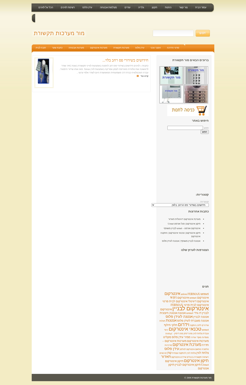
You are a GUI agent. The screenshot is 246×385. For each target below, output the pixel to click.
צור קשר (183, 7)
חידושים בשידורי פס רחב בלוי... (125, 60)
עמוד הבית (200, 7)
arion (184, 294)
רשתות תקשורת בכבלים (198, 357)
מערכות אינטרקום (98, 47)
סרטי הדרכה (173, 47)
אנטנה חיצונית (168, 313)
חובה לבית (41, 47)
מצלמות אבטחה (108, 7)
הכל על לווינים (45, 7)
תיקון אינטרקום (196, 360)
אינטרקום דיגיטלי (198, 301)
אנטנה (182, 313)
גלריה (141, 7)
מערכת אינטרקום (187, 344)
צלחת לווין (202, 353)
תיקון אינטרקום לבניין (188, 364)
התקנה (193, 325)
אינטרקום (172, 293)
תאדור (166, 356)
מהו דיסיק (188, 333)
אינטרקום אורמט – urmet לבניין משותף (182, 228)
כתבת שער (57, 47)
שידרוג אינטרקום (178, 357)
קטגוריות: (204, 201)
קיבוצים (163, 353)
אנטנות (171, 320)
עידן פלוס (87, 7)
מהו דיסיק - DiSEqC (174, 333)
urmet (204, 293)
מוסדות (205, 337)
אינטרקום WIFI (179, 297)
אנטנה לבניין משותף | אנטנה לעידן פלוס (181, 240)
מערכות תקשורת (121, 47)
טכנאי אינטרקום (185, 328)
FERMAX (194, 294)
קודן (169, 353)
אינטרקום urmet (199, 297)
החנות (168, 7)
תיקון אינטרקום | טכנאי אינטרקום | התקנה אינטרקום (180, 234)
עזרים (127, 7)
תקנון (154, 7)
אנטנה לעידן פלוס (179, 316)
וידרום (183, 324)
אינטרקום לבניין (190, 308)
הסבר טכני (155, 47)
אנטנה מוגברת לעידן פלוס (193, 320)
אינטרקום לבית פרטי (174, 301)
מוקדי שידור (196, 337)
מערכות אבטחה (76, 47)
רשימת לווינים (68, 7)
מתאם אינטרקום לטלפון (190, 349)
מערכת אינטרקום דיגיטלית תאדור (184, 218)
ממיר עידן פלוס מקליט (176, 337)
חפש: (206, 127)
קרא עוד (144, 75)
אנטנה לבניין (201, 317)
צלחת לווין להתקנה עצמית (184, 353)
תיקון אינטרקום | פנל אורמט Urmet (184, 223)
